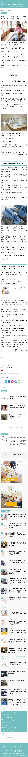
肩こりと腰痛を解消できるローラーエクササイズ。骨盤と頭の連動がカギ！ (17, 534)
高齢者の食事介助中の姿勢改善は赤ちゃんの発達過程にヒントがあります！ (17, 553)
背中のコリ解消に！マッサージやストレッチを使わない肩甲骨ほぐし (17, 516)
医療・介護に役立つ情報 (10, 728)
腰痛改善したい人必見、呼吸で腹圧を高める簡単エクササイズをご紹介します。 (17, 543)
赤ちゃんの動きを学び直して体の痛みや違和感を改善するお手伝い (14, 753)
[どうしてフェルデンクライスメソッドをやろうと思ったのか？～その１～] (15, 381)
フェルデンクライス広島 (14, 6)
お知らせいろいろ (8, 730)
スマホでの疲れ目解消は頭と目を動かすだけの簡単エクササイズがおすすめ (17, 525)
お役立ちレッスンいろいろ (11, 714)
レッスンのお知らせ (9, 720)
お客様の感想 (7, 722)
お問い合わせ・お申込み (13, 746)
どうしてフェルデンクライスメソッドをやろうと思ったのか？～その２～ (17, 416)
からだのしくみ (8, 717)
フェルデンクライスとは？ (11, 712)
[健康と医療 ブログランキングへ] (4, 370)
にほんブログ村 (4, 377)
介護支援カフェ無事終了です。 (16, 680)
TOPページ (5, 746)
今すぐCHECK (11, 479)
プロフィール (4, 387)
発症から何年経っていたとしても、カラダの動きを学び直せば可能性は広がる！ (17, 571)
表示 (16, 75)
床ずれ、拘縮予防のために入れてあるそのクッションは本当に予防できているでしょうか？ (17, 590)
